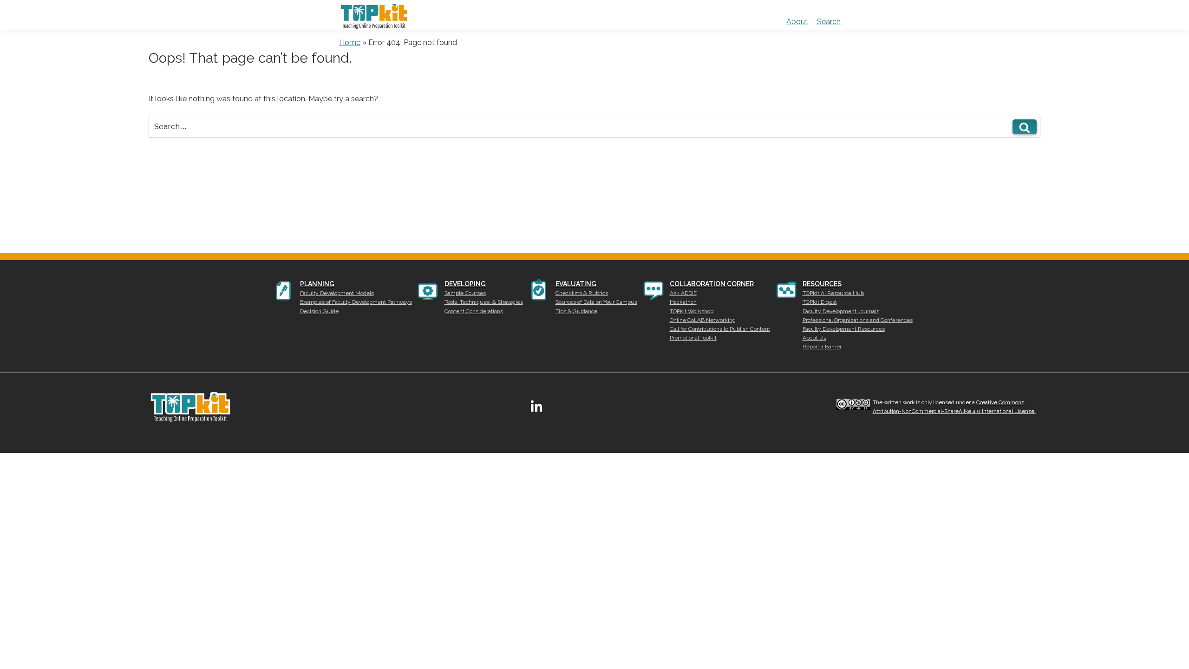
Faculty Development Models (337, 293)
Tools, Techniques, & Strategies (483, 302)
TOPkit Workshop (691, 311)
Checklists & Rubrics (581, 293)
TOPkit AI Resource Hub (833, 293)
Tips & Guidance (576, 311)
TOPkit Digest (820, 302)
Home (349, 42)
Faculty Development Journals (841, 311)
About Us (814, 337)
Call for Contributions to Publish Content (720, 329)
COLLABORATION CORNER (712, 284)
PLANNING (317, 284)
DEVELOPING (465, 284)
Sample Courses (465, 293)
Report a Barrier (822, 346)
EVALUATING (575, 284)
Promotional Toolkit (693, 337)
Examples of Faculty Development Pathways (356, 302)
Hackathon (683, 302)
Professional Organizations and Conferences (858, 320)
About (797, 21)
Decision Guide (319, 311)
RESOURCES (822, 284)
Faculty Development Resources (844, 329)
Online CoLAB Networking (703, 320)
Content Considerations (473, 311)
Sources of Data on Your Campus (596, 302)
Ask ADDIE (683, 293)
